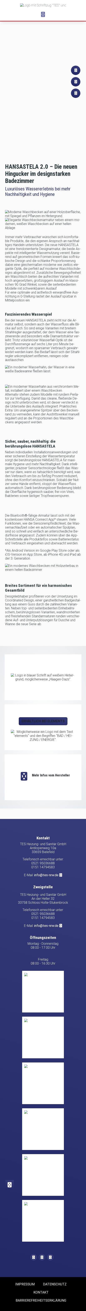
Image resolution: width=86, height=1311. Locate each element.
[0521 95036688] (34, 1257)
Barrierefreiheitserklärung (41, 1300)
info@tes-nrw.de (46, 875)
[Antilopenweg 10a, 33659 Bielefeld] (51, 1257)
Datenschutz (55, 1284)
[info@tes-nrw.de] (43, 1257)
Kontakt (41, 1292)
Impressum (25, 1284)
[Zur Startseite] (43, 5)
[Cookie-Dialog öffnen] (9, 1185)
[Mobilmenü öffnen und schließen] (43, 14)
